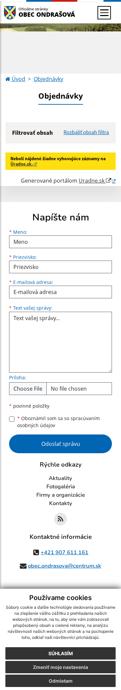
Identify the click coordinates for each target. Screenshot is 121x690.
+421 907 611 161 (64, 552)
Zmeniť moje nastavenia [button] (60, 667)
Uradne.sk (92, 180)
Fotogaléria (60, 486)
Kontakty (60, 503)
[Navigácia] (104, 12)
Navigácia (20, 12)
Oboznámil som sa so (58, 421)
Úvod (17, 79)
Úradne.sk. (21, 164)
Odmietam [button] (61, 681)
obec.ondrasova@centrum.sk (64, 566)
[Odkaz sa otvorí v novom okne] (60, 519)
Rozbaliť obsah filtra (86, 132)
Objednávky (48, 79)
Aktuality (60, 478)
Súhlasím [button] (60, 653)
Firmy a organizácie (60, 495)
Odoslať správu (60, 444)
